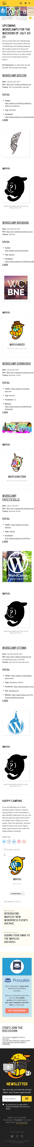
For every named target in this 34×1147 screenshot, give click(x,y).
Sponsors (22, 1122)
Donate (22, 1132)
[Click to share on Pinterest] (19, 841)
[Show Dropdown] (25, 4)
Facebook (17, 1136)
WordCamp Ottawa (14, 647)
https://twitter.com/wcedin (20, 388)
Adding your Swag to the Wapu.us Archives (17, 938)
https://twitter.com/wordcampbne (16, 250)
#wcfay (12, 531)
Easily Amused (12, 1141)
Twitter (12, 1136)
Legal (17, 1132)
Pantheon (27, 1141)
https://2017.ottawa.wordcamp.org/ (18, 656)
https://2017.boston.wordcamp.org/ (18, 84)
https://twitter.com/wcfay (20, 524)
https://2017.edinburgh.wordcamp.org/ (20, 372)
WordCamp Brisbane (15, 222)
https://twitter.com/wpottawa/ (21, 675)
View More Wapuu (16, 893)
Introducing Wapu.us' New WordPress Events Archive (16, 918)
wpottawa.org (14, 690)
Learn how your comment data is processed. (14, 1043)
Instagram (22, 1136)
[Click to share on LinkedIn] (14, 841)
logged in (15, 1037)
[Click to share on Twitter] (4, 841)
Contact (12, 1132)
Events (5, 848)
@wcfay (8, 527)
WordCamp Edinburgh (16, 363)
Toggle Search (29, 3)
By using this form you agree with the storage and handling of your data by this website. (18, 1107)
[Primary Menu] (21, 3)
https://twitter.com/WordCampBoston (18, 103)
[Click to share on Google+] (24, 841)
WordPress (20, 1142)
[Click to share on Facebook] (9, 841)
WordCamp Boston (14, 75)
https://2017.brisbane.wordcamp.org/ (19, 231)
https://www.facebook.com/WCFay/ (17, 538)
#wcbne (11, 254)
